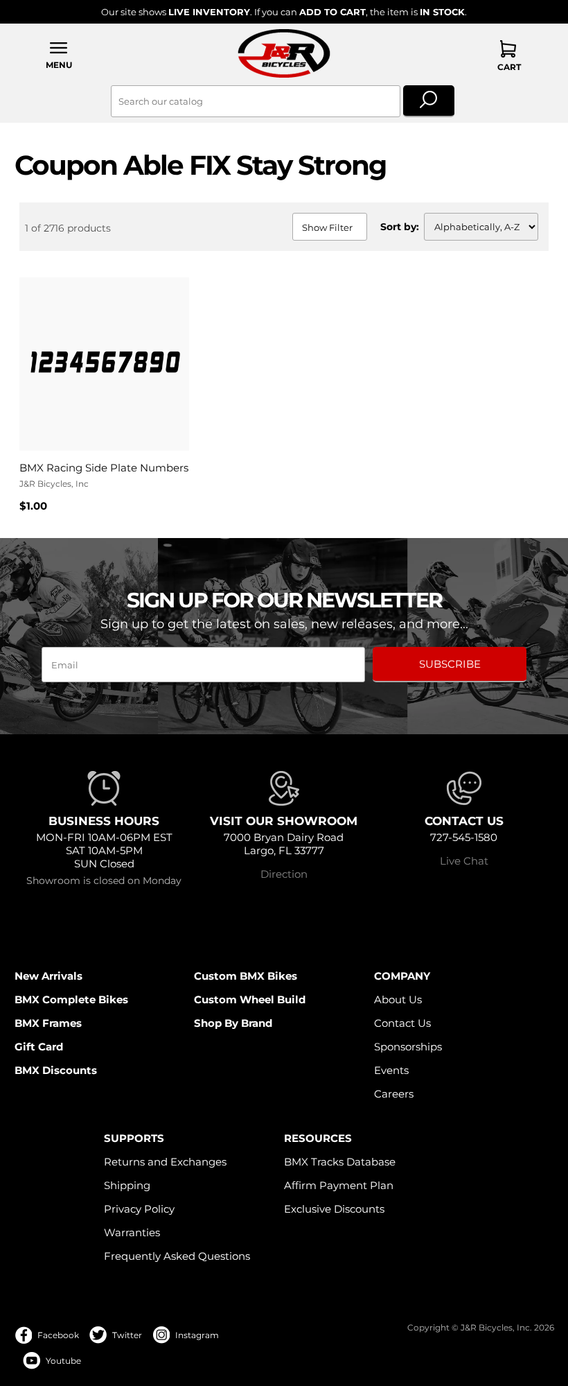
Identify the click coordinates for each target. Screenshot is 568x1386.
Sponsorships (408, 1046)
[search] (429, 101)
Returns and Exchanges (165, 1161)
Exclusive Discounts (334, 1208)
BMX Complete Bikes (71, 999)
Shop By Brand (233, 1023)
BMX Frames (48, 1023)
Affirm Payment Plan (338, 1185)
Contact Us (402, 1023)
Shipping (127, 1185)
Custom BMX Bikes (245, 975)
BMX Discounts (56, 1070)
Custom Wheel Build (249, 999)
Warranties (132, 1232)
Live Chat (464, 860)
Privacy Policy (139, 1208)
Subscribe (450, 663)
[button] (60, 55)
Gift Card (39, 1046)
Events (391, 1070)
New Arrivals (48, 975)
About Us (398, 999)
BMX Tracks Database (340, 1161)
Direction (284, 874)
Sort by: (399, 226)
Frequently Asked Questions (177, 1256)
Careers (394, 1093)
